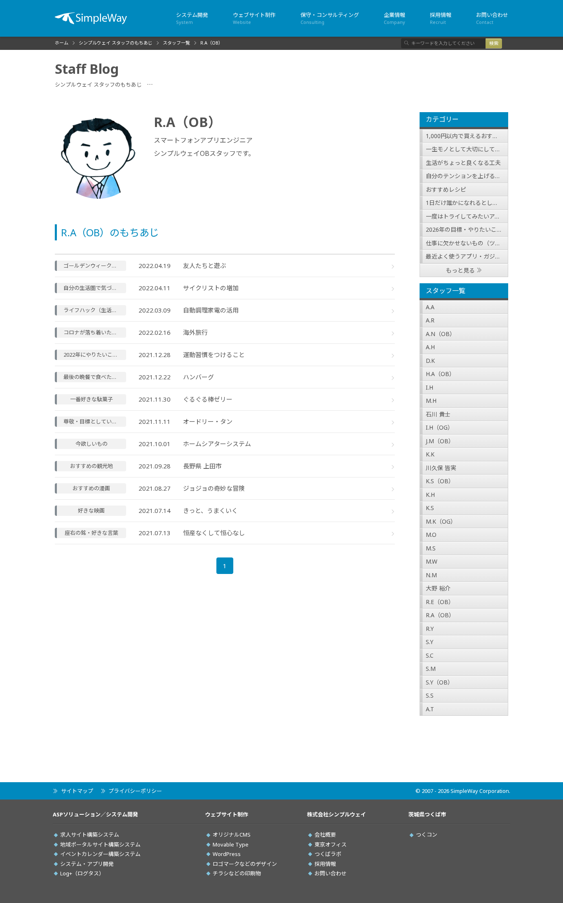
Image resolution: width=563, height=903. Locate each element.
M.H (431, 400)
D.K (430, 360)
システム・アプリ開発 (87, 864)
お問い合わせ (492, 18)
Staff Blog (87, 69)
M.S (431, 548)
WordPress (227, 854)
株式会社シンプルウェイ (336, 814)
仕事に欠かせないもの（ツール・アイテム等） (467, 243)
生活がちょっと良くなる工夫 (463, 163)
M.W (431, 561)
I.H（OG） (439, 427)
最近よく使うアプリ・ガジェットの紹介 (467, 256)
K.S (430, 508)
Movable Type (231, 844)
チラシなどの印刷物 (237, 873)
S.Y (429, 642)
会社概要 (325, 834)
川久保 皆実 (441, 468)
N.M (431, 575)
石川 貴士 (438, 414)
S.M (431, 669)
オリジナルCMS (232, 834)
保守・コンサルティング (329, 18)
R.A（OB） (440, 615)
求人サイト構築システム (89, 834)
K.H (430, 495)
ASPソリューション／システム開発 (95, 814)
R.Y (430, 629)
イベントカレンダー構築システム (100, 854)
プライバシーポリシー (135, 791)
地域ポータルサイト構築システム (100, 844)
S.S (430, 695)
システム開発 (192, 18)
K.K (430, 454)
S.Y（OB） (439, 682)
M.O (431, 535)
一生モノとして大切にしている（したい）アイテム (467, 149)
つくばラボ (327, 854)
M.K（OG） (441, 521)
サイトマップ (77, 791)
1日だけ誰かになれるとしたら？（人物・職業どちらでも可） (467, 203)
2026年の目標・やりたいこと (464, 229)
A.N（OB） (440, 334)
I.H (429, 387)
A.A (430, 307)
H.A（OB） (440, 374)
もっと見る (460, 270)
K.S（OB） (440, 481)
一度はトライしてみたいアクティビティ (467, 216)
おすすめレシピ (446, 189)
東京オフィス (330, 844)
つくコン (426, 834)
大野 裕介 (438, 588)
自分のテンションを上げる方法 (466, 176)
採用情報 (440, 18)
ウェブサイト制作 (254, 18)
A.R (430, 320)
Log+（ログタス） (82, 873)
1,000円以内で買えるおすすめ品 (467, 136)
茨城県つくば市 (427, 814)
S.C (430, 655)
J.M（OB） (440, 441)
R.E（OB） (440, 602)
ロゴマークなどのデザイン (245, 864)
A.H (430, 347)
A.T (430, 709)
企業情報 (394, 18)
